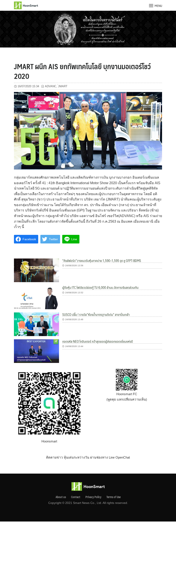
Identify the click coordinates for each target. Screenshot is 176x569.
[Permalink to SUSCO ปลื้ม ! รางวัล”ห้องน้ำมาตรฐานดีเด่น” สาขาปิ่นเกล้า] (36, 324)
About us (61, 497)
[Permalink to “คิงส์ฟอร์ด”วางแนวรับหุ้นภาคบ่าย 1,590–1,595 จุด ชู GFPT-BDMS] (36, 270)
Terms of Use (113, 497)
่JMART (62, 86)
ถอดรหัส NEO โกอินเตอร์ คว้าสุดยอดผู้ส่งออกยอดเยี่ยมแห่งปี (97, 341)
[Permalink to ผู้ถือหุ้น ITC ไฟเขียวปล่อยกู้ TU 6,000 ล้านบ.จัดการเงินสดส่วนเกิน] (36, 297)
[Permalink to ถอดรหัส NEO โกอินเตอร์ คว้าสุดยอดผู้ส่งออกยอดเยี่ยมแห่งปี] (36, 351)
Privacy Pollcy (93, 497)
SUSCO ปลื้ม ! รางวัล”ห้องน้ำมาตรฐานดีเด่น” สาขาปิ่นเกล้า (96, 314)
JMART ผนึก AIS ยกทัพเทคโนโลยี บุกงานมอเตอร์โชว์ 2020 (82, 71)
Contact (75, 497)
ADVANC (50, 86)
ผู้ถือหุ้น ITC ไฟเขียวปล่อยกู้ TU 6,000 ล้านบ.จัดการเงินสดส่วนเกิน (100, 287)
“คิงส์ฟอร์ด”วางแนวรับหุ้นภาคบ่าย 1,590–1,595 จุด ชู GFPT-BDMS (101, 260)
